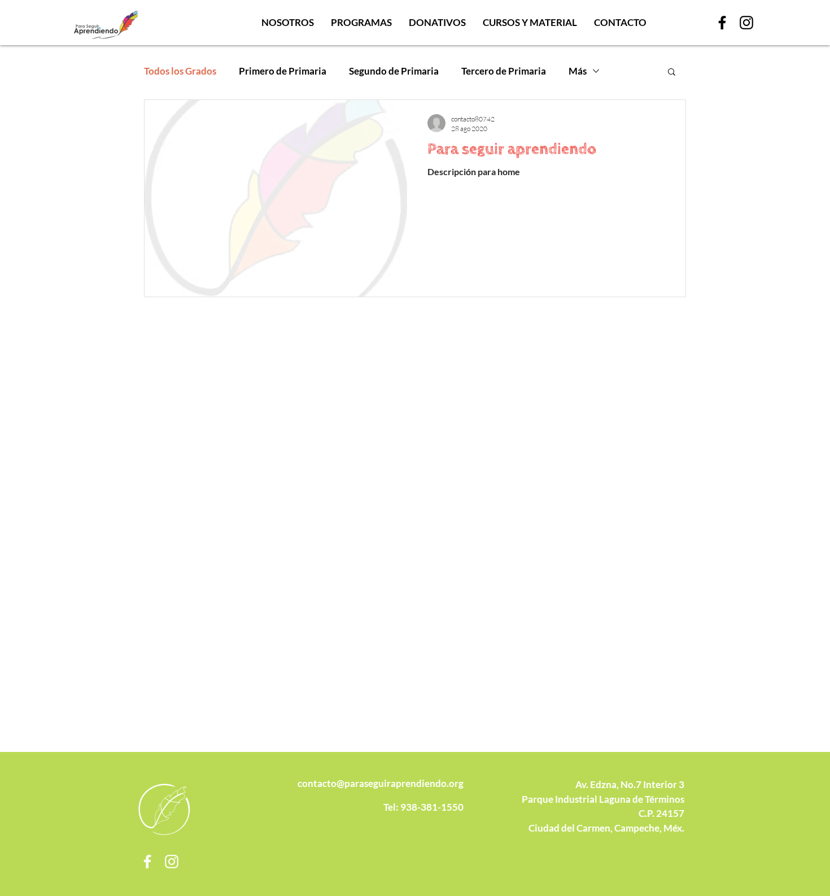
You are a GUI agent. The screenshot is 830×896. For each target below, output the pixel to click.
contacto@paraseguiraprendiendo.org (381, 783)
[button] (671, 73)
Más (578, 71)
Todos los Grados (180, 71)
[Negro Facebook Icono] (722, 23)
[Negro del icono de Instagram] (746, 23)
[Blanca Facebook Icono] (147, 861)
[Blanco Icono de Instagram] (172, 861)
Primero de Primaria (282, 71)
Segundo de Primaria (394, 71)
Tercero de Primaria (503, 71)
